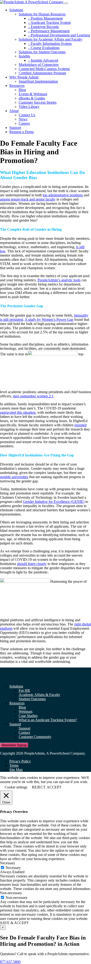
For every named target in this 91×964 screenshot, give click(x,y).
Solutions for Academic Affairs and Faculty (50, 39)
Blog (22, 90)
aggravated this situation (17, 412)
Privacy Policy (20, 761)
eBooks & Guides (32, 98)
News (23, 119)
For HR (24, 690)
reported (80, 425)
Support (15, 128)
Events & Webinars (33, 94)
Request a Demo (21, 132)
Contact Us (27, 115)
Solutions (16, 10)
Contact (24, 732)
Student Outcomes (32, 699)
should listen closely (32, 564)
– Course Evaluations (44, 48)
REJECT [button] (39, 787)
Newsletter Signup (14, 745)
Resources (16, 86)
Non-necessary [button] (11, 893)
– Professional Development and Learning (59, 35)
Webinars (25, 711)
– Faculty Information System (50, 44)
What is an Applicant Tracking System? (48, 720)
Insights (24, 56)
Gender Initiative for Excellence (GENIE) (53, 502)
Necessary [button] (7, 863)
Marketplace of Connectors (39, 65)
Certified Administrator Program (42, 73)
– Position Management (45, 18)
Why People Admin (23, 77)
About (14, 111)
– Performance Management (49, 31)
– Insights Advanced (43, 60)
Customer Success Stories (37, 102)
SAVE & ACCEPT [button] (14, 923)
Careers (24, 123)
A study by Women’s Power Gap (49, 319)
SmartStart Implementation (38, 81)
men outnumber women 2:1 (33, 396)
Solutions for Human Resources (42, 14)
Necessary (13, 868)
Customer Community (35, 737)
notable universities (14, 477)
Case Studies (28, 716)
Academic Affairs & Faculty (39, 695)
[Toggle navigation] (66, 3)
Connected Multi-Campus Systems (44, 69)
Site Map (16, 770)
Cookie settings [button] (16, 787)
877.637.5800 (10, 962)
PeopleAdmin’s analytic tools (59, 280)
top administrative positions (63, 195)
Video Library (29, 107)
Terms (13, 765)
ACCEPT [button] (54, 787)
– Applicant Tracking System (49, 23)
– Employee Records (43, 27)
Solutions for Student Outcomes (42, 52)
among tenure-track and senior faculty (28, 199)
